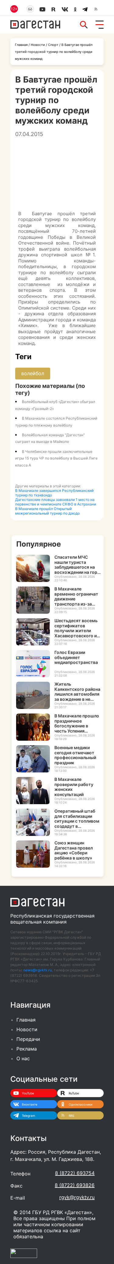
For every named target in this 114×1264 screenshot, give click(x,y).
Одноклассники (80, 1104)
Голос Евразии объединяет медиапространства (76, 657)
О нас (23, 1058)
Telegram (28, 1115)
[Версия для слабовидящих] (30, 9)
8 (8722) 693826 (75, 1185)
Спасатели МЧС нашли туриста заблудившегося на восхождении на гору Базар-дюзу (77, 564)
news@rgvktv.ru (37, 970)
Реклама (26, 1049)
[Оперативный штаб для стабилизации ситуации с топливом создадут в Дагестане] (33, 822)
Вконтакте (29, 1104)
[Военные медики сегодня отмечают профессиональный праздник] (33, 758)
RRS (71, 1115)
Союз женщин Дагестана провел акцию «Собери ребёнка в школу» (73, 850)
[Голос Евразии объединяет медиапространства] (33, 663)
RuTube (74, 1093)
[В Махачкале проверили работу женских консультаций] (33, 790)
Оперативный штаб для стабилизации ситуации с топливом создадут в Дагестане (76, 818)
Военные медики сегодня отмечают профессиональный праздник (75, 755)
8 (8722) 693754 (75, 1173)
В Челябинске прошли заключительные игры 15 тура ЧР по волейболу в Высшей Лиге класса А (56, 458)
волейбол (32, 373)
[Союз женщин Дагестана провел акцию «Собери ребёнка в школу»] (33, 854)
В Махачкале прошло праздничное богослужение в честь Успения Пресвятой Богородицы (76, 723)
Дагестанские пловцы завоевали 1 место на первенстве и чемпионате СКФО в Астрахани (55, 501)
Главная (21, 45)
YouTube (28, 1093)
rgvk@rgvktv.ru (77, 1197)
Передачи (28, 1039)
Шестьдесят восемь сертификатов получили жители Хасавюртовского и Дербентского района (76, 628)
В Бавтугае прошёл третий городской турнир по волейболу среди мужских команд (53, 52)
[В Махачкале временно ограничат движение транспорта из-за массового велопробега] (33, 600)
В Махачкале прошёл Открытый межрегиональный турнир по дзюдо (47, 510)
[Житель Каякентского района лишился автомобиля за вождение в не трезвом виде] (33, 695)
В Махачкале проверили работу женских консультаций (73, 787)
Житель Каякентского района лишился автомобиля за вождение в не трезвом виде (77, 691)
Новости (38, 45)
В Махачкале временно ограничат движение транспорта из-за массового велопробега (76, 596)
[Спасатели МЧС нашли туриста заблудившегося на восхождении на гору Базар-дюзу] (33, 568)
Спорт (53, 45)
